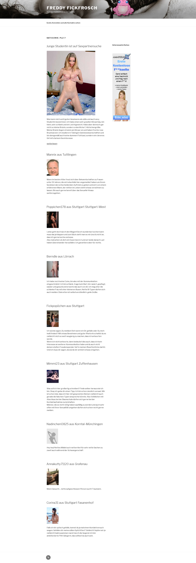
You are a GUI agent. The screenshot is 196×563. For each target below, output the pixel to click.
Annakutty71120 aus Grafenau (67, 464)
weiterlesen (52, 144)
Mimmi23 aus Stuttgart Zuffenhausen (72, 363)
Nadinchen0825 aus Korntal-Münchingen (75, 424)
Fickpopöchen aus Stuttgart (65, 306)
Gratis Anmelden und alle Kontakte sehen (63, 23)
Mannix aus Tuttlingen (61, 154)
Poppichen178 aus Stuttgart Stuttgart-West (76, 207)
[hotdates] (121, 120)
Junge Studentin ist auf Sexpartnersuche (74, 46)
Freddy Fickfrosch (72, 7)
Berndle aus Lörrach (60, 256)
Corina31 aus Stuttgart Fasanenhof (70, 502)
